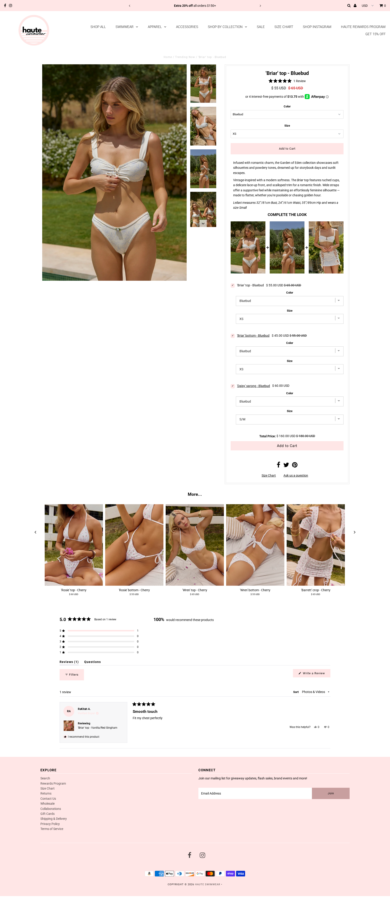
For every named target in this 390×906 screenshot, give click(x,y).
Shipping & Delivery (53, 818)
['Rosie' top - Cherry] (74, 545)
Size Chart (283, 27)
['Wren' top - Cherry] (195, 545)
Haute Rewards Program (363, 27)
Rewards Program (53, 783)
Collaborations (50, 809)
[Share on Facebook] (278, 466)
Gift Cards (47, 814)
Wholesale (47, 803)
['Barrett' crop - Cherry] (316, 545)
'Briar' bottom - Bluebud (253, 335)
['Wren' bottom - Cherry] (255, 545)
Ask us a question (295, 475)
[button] (287, 80)
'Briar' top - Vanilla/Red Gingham (97, 727)
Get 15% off (375, 34)
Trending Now (185, 57)
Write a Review (316, 674)
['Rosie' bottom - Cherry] (134, 545)
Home (168, 57)
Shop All (98, 27)
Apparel (155, 27)
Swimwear (125, 27)
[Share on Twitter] (286, 466)
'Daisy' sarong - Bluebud (253, 386)
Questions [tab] (92, 662)
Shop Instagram (317, 27)
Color (287, 106)
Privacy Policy (50, 824)
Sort (296, 692)
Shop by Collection (225, 27)
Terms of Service (51, 829)
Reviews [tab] (69, 662)
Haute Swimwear (207, 884)
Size (287, 125)
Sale (261, 27)
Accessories (187, 27)
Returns (45, 793)
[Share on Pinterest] (294, 466)
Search (45, 778)
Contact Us (48, 798)
